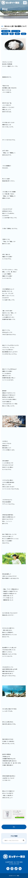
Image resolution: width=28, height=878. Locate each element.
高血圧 (23, 33)
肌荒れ (17, 33)
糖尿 (12, 33)
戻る (14, 827)
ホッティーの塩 (16, 31)
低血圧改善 (5, 33)
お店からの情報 (6, 31)
